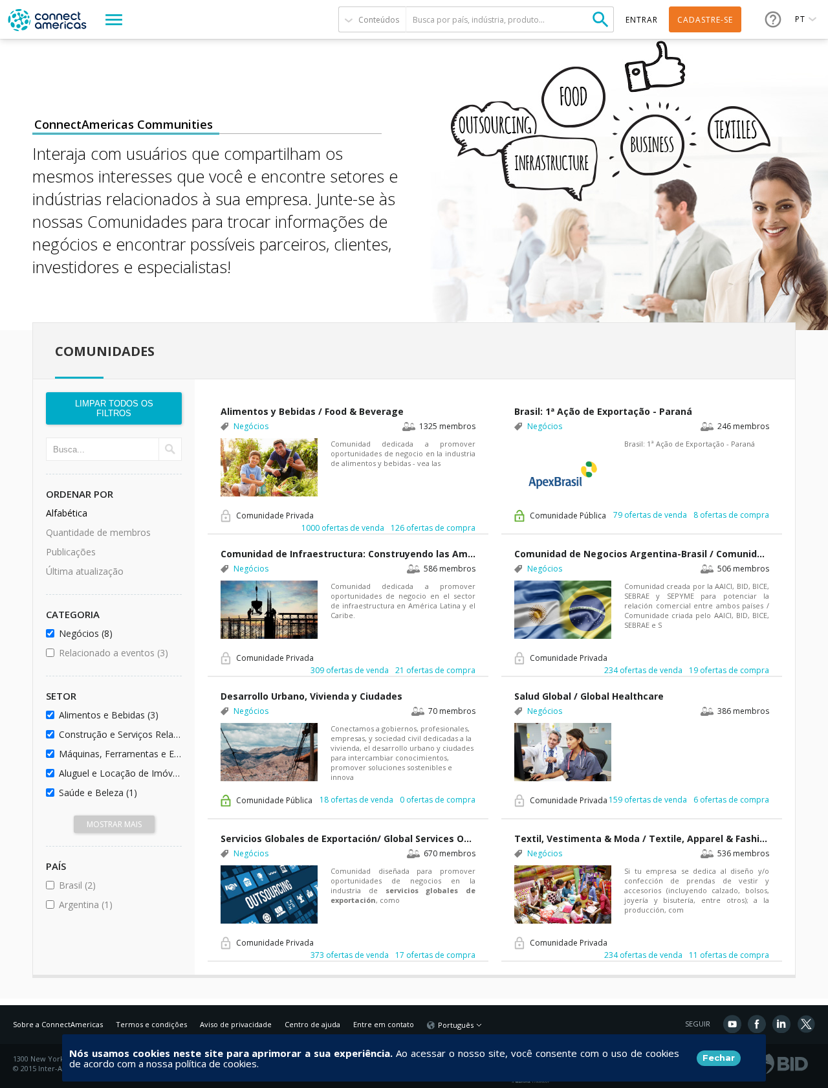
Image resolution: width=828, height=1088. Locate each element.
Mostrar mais (114, 824)
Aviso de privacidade (236, 1024)
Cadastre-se (705, 19)
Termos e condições (151, 1024)
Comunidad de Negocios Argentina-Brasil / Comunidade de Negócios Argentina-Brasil (641, 554)
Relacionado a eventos (118, 653)
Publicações (71, 552)
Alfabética (66, 513)
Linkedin (781, 1024)
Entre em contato (383, 1024)
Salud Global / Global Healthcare (589, 696)
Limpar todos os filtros (114, 408)
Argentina (118, 904)
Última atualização (85, 571)
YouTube (732, 1024)
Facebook (757, 1024)
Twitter (806, 1024)
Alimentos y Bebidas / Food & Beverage (312, 411)
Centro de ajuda (312, 1024)
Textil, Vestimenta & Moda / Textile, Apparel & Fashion (641, 838)
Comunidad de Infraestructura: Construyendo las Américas (348, 554)
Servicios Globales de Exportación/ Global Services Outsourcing (348, 838)
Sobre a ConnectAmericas (58, 1024)
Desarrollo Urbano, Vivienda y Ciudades (311, 696)
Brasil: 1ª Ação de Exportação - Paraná (603, 411)
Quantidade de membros (98, 532)
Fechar (719, 1057)
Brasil (112, 885)
